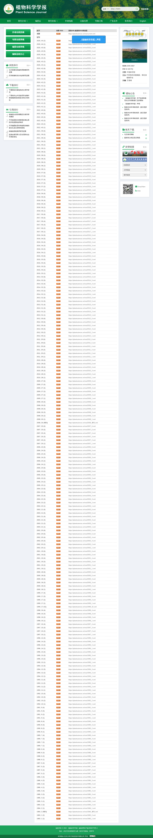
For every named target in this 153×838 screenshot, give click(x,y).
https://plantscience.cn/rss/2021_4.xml (82, 138)
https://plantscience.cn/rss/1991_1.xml (82, 718)
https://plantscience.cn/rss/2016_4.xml (82, 242)
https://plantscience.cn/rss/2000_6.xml (82, 572)
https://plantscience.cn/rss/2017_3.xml (82, 225)
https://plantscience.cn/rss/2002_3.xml (82, 541)
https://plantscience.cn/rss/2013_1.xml (82, 315)
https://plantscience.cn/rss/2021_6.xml (82, 131)
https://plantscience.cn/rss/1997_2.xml (82, 631)
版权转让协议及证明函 (132, 138)
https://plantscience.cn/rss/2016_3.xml (82, 245)
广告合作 (113, 21)
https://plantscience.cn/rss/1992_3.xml (82, 697)
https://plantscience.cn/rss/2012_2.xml (82, 332)
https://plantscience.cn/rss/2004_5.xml (82, 492)
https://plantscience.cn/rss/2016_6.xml (82, 235)
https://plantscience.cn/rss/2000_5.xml (82, 575)
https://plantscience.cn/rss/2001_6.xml (82, 551)
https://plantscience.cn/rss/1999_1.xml (82, 603)
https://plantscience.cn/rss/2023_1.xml (82, 107)
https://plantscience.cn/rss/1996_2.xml (82, 645)
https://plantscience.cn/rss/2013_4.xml (82, 305)
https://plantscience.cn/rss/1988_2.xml (82, 756)
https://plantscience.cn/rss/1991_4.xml (82, 707)
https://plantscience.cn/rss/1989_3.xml (82, 739)
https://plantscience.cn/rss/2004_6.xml (82, 489)
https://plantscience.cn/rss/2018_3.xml (82, 204)
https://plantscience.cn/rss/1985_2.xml (82, 798)
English (143, 21)
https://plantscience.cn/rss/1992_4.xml (82, 693)
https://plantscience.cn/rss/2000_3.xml (82, 582)
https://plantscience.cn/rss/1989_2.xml (82, 742)
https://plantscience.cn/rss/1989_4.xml (82, 735)
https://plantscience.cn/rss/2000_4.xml (82, 579)
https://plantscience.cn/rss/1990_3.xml (82, 725)
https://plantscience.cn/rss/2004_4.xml (82, 496)
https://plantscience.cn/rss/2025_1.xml (82, 65)
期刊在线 (52, 21)
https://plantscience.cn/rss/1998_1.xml (82, 621)
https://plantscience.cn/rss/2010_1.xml (82, 377)
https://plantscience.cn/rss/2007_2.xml (82, 440)
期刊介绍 (22, 21)
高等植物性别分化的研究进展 (19, 75)
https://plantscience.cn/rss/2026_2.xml (82, 41)
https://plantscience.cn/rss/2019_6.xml (82, 173)
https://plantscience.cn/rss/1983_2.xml (82, 815)
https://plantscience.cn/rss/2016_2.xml (82, 249)
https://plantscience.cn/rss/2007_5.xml (82, 430)
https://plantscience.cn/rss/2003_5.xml (82, 513)
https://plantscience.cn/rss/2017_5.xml (82, 218)
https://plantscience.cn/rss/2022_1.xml (82, 127)
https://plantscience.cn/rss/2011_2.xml (81, 353)
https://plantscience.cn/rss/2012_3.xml (82, 329)
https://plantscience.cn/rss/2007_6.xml (82, 426)
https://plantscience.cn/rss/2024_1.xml (82, 86)
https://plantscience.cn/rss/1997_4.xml (82, 624)
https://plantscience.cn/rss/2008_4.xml (82, 409)
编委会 (38, 21)
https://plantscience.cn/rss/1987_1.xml (82, 773)
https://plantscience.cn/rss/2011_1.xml (81, 357)
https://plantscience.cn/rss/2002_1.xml (82, 548)
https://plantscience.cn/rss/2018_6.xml (82, 193)
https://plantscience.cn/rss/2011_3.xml (81, 350)
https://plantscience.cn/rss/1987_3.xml (82, 766)
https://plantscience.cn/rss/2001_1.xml (82, 568)
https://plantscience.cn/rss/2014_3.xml (82, 287)
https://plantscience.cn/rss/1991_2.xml (82, 714)
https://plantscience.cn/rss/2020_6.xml (82, 152)
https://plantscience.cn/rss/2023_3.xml (82, 100)
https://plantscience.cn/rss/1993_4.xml (82, 680)
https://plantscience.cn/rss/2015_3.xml (82, 266)
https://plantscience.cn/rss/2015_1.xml (82, 273)
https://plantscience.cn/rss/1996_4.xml (82, 638)
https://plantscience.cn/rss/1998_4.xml (82, 610)
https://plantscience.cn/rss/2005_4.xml (82, 475)
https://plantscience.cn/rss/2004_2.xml (82, 502)
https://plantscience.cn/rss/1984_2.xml (82, 805)
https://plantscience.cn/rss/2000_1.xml (82, 589)
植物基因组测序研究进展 (17, 131)
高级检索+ (145, 9)
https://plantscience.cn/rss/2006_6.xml (82, 447)
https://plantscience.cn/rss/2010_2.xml (82, 374)
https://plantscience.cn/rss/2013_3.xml (82, 308)
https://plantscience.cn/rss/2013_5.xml (82, 301)
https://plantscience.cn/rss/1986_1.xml (82, 787)
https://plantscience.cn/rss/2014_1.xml (82, 294)
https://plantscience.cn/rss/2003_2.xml (82, 523)
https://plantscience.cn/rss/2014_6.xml (82, 277)
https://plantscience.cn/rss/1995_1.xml (82, 662)
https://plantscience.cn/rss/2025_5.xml (82, 51)
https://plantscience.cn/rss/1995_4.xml (82, 652)
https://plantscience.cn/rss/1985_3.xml (82, 794)
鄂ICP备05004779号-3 (90, 828)
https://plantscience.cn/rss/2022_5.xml (82, 113)
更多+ (29, 65)
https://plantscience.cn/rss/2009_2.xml (82, 395)
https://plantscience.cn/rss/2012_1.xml (82, 336)
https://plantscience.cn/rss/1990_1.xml (82, 732)
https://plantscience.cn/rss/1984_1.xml (82, 808)
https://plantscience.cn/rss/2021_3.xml (82, 141)
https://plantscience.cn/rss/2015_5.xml (82, 259)
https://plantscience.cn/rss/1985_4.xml (82, 791)
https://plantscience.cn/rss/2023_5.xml (82, 93)
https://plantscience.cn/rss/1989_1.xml (82, 746)
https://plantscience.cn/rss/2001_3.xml (82, 562)
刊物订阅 (99, 21)
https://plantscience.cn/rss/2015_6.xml (82, 256)
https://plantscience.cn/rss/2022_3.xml (82, 120)
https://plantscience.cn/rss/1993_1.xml (82, 690)
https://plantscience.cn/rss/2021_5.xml (82, 134)
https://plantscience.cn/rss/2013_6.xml (82, 298)
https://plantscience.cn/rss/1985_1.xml (82, 801)
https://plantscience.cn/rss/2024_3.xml (82, 79)
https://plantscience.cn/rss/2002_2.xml (82, 544)
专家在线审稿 (18, 39)
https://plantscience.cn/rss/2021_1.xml (82, 148)
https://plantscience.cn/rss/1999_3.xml (82, 596)
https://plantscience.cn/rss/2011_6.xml (81, 339)
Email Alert (141, 187)
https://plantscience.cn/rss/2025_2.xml (82, 61)
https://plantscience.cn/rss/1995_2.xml (82, 659)
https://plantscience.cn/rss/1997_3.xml (82, 627)
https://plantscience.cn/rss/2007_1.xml (82, 443)
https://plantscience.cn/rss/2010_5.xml (82, 364)
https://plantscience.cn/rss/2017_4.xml (82, 221)
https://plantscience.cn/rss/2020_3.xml (82, 162)
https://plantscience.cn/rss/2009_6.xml (82, 381)
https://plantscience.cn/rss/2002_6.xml (82, 530)
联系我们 (129, 21)
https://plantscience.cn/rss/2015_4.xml (82, 263)
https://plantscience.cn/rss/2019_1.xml (82, 190)
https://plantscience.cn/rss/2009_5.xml (82, 384)
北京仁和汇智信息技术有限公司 (74, 836)
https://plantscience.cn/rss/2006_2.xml (82, 461)
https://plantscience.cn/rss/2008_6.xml (82, 402)
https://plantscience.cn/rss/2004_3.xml (82, 499)
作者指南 (69, 21)
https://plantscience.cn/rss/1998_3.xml (82, 614)
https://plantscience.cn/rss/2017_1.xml (82, 232)
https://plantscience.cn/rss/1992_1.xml (82, 704)
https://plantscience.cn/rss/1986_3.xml (82, 780)
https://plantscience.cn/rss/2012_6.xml (82, 318)
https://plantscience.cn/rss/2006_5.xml (82, 450)
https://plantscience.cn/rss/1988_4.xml (82, 749)
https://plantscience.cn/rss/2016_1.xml (82, 252)
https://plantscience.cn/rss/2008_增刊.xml (83, 423)
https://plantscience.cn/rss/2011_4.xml (81, 346)
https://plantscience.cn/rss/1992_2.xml (82, 700)
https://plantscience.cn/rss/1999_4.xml (82, 593)
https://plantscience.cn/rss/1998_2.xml (82, 617)
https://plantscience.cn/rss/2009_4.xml (82, 388)
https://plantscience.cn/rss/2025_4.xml (82, 54)
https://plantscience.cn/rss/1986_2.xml (82, 784)
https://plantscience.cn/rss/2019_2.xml (82, 186)
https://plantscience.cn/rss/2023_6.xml (82, 89)
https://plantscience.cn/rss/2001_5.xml (82, 555)
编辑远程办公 (18, 54)
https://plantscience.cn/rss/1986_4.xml (82, 777)
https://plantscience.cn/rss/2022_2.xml (82, 124)
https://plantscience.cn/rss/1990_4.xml (82, 721)
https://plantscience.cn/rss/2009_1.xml (82, 398)
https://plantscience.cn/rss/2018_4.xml (82, 200)
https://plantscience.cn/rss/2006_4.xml (82, 454)
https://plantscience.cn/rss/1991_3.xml (82, 711)
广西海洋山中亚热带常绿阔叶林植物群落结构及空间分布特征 (19, 98)
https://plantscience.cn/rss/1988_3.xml (82, 753)
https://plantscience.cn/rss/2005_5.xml (82, 471)
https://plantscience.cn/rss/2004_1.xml (82, 506)
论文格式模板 (129, 134)
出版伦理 (84, 21)
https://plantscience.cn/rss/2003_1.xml (82, 527)
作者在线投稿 (18, 32)
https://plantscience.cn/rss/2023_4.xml (82, 96)
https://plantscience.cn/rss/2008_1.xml (82, 419)
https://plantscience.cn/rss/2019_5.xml (82, 176)
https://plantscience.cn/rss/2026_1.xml (82, 44)
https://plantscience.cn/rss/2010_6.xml (82, 360)
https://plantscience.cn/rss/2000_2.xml (82, 586)
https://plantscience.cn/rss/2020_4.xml (82, 159)
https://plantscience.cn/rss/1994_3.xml (82, 669)
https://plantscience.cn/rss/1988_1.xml (82, 759)
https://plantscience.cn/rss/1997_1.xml (82, 634)
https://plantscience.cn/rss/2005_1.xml (82, 485)
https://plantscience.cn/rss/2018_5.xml (82, 197)
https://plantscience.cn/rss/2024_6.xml (82, 68)
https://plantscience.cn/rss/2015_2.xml (82, 270)
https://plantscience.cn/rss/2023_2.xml (82, 103)
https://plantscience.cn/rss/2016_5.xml (82, 239)
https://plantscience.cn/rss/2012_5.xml (82, 322)
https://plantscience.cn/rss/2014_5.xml (82, 280)
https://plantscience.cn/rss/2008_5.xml (82, 405)
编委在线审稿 (18, 47)
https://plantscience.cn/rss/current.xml (81, 34)
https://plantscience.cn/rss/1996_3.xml (82, 641)
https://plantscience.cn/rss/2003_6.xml (82, 509)
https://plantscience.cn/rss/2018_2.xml (82, 207)
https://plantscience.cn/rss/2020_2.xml (82, 166)
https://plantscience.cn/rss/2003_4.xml (82, 516)
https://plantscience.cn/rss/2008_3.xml (82, 412)
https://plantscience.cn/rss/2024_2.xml (82, 82)
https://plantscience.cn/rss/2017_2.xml (82, 228)
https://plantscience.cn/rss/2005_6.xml (82, 468)
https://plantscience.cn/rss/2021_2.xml (82, 145)
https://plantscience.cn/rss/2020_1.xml (82, 169)
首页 (9, 21)
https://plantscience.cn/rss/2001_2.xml (82, 565)
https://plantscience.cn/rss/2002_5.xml (82, 534)
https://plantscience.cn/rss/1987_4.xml (82, 763)
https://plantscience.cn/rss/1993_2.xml (82, 687)
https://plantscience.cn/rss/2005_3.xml (82, 478)
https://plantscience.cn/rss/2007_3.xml (82, 436)
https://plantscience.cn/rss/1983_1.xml (82, 819)
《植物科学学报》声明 (132, 104)
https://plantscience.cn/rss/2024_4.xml (82, 75)
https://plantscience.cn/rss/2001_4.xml (82, 558)
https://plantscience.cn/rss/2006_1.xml (82, 464)
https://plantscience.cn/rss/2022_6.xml (82, 110)
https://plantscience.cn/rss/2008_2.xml (82, 416)
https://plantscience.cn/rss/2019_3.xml (82, 183)
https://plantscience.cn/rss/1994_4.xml (82, 666)
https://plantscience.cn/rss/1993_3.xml (82, 683)
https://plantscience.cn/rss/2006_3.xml (82, 457)
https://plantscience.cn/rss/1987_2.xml (82, 770)
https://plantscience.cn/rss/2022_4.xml (82, 117)
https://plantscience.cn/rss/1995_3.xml (82, 655)
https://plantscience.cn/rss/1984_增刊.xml (83, 812)
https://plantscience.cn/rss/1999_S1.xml (82, 607)
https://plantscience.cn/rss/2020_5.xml (82, 155)
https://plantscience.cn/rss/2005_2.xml (82, 482)
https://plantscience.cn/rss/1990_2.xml (82, 728)
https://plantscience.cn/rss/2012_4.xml (82, 325)
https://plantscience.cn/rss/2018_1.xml (82, 211)
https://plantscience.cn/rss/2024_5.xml (82, 72)
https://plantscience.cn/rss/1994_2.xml (82, 673)
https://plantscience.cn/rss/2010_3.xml (82, 370)
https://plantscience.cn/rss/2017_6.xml (82, 214)
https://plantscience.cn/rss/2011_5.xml (81, 343)
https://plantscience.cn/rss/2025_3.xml (82, 58)
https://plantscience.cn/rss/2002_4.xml (82, 537)
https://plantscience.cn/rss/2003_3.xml (82, 520)
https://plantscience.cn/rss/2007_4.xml (82, 433)
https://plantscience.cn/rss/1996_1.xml (82, 648)
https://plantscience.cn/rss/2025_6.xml (82, 48)
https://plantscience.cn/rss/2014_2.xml (82, 291)
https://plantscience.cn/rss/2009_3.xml (82, 391)
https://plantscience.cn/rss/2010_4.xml (82, 367)
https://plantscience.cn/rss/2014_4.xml (82, 284)
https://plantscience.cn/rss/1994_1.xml (82, 676)
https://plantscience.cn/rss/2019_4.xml (82, 179)
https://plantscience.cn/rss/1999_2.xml (82, 600)
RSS (138, 191)
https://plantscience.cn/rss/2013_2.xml (82, 311)
